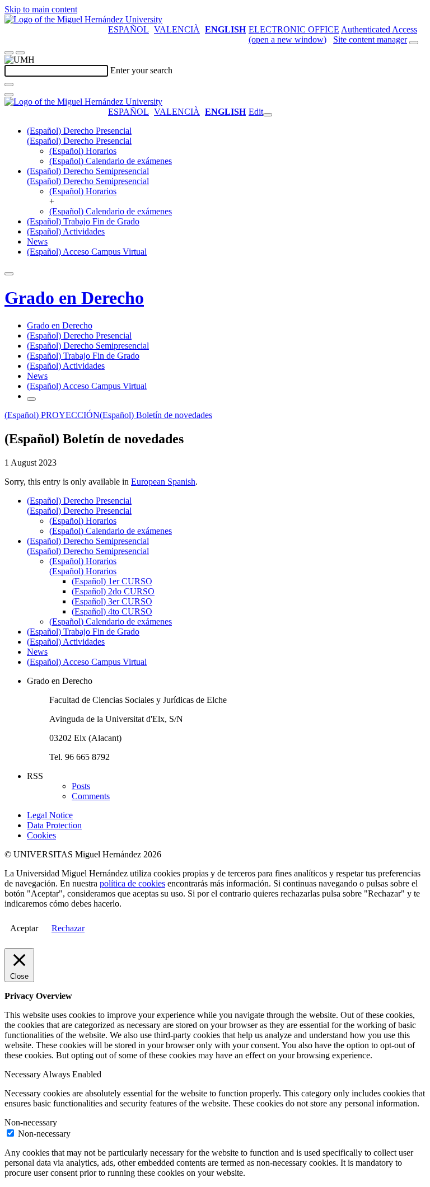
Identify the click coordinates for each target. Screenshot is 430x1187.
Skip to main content (40, 9)
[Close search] (8, 94)
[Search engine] (413, 42)
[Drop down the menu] (20, 52)
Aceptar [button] (24, 928)
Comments (91, 796)
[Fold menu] (267, 114)
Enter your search (141, 70)
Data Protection (54, 825)
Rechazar (68, 928)
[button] (79, 141)
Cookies (41, 835)
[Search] (8, 84)
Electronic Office (294, 29)
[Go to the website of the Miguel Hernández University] (83, 19)
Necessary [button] (23, 1074)
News (37, 241)
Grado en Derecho (74, 298)
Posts (81, 786)
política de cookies (132, 883)
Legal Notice (50, 815)
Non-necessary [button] (30, 1122)
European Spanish (163, 481)
